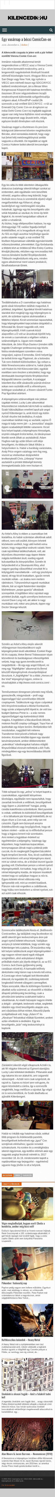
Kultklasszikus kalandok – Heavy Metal (21, 1339)
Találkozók (27, 1175)
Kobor (24, 45)
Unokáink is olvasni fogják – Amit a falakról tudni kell (26, 1396)
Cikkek (17, 1175)
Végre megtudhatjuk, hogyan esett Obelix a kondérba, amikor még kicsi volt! (23, 1225)
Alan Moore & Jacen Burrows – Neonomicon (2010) (27, 1453)
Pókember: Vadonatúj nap (14, 1283)
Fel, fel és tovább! (8, 1485)
